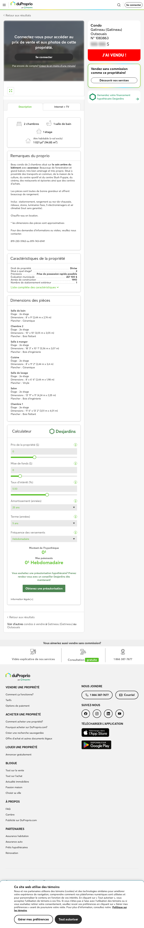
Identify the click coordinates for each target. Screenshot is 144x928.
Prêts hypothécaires (17, 847)
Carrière (10, 814)
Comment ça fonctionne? (19, 694)
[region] (72, 904)
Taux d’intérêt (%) (22, 482)
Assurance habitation (17, 836)
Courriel (129, 695)
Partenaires (15, 828)
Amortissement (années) (26, 501)
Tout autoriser (68, 919)
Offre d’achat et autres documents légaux (29, 738)
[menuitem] (43, 697)
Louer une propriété (21, 747)
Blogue (11, 763)
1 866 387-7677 (99, 695)
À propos (13, 801)
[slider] (34, 457)
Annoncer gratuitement (18, 754)
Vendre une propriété (23, 687)
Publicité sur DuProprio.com (21, 820)
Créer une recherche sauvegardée (25, 732)
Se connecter (133, 5)
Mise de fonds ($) (21, 463)
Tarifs (8, 700)
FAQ (8, 809)
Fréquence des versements (28, 532)
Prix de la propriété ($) (25, 444)
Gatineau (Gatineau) (60, 624)
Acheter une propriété (23, 714)
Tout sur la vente (15, 770)
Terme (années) (20, 516)
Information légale (20, 599)
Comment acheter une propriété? (24, 721)
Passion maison (14, 787)
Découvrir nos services (114, 80)
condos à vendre (34, 624)
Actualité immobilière (17, 781)
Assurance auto (14, 841)
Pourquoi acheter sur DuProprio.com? (26, 727)
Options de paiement (18, 705)
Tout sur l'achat (14, 776)
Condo (96, 25)
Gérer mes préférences (33, 919)
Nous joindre (91, 686)
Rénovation (12, 853)
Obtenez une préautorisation (44, 588)
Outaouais (13, 627)
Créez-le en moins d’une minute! (57, 65)
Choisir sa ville (13, 792)
